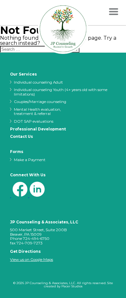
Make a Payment (30, 160)
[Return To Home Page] (63, 29)
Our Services (23, 75)
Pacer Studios (71, 286)
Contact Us (21, 137)
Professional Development (38, 129)
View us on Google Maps (31, 259)
